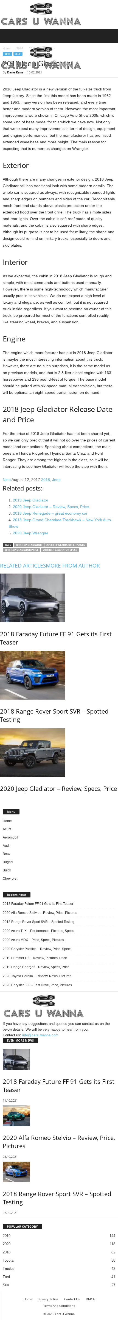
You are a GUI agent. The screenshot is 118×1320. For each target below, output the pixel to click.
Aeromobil (10, 837)
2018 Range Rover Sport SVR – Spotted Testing (38, 922)
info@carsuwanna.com (40, 1035)
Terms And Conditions (59, 1306)
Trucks (8, 1269)
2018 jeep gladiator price (21, 550)
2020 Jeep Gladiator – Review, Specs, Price (51, 506)
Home (7, 821)
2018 (45, 479)
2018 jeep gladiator (29, 545)
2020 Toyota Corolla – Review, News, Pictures (37, 976)
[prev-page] (1, 800)
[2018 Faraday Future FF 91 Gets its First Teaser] (59, 598)
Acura (7, 829)
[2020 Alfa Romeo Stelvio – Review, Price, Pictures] (59, 1115)
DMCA (90, 1299)
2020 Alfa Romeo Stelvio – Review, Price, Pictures (40, 913)
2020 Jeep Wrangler (30, 533)
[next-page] (3, 800)
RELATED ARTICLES (23, 565)
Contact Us (72, 1299)
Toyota (8, 1260)
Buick (7, 870)
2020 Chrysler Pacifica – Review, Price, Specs (37, 949)
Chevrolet (10, 878)
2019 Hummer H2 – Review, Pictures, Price (35, 958)
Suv (6, 1285)
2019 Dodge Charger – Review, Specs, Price (36, 967)
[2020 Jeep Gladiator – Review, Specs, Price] (59, 752)
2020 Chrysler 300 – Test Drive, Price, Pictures (37, 985)
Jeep (56, 479)
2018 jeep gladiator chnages (65, 545)
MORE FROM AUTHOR (73, 565)
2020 (6, 1244)
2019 (6, 1236)
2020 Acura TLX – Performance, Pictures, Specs (38, 931)
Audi (6, 846)
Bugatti (8, 862)
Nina (7, 479)
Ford (6, 1277)
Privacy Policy (48, 1299)
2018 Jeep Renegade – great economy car (50, 513)
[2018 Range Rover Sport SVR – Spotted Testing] (59, 675)
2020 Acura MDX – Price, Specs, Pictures (33, 940)
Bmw (6, 854)
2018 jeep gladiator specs (60, 550)
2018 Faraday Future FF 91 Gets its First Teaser (38, 904)
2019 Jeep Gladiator (30, 500)
